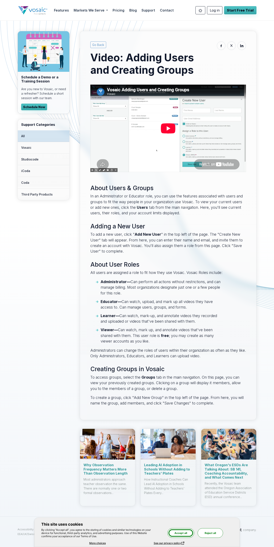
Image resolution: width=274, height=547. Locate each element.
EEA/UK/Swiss (27, 534)
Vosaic (26, 147)
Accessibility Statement (33, 529)
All (23, 136)
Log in (215, 10)
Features (61, 10)
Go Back (98, 45)
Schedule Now (34, 107)
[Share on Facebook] (221, 45)
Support (148, 10)
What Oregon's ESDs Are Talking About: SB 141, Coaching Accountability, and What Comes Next (226, 471)
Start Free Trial (240, 10)
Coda (25, 182)
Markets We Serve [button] (89, 10)
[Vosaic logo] (33, 10)
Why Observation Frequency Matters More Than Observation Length (105, 469)
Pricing (118, 10)
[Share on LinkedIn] (241, 45)
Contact (167, 10)
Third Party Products (37, 194)
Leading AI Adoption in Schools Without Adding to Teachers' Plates (167, 469)
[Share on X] (231, 45)
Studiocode (30, 159)
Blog (133, 10)
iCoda (25, 171)
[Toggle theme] (200, 10)
